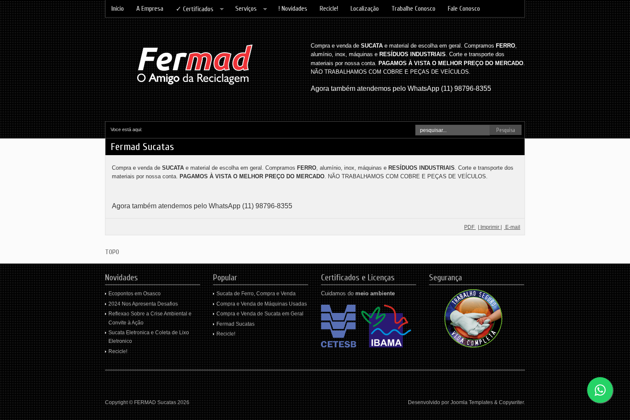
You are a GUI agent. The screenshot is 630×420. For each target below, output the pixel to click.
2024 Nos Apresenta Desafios (143, 304)
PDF (470, 227)
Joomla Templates (471, 402)
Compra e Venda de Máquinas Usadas (261, 304)
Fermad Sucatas (235, 324)
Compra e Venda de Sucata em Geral (259, 314)
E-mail (512, 227)
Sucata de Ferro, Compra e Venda (256, 294)
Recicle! (117, 351)
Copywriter (511, 402)
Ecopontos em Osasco (134, 294)
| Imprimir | (490, 227)
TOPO (112, 252)
